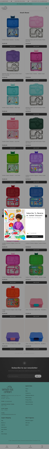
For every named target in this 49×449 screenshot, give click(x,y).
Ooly (2, 420)
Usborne (3, 424)
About (27, 388)
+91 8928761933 (8, 401)
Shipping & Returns (30, 395)
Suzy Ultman (4, 429)
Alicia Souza (4, 427)
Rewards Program (29, 420)
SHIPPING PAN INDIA (20, 1)
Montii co (3, 422)
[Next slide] (47, 4)
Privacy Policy (29, 399)
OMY (2, 431)
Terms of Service (29, 402)
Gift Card (28, 422)
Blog (26, 390)
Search (27, 424)
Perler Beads (4, 433)
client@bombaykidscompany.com (8, 414)
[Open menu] (46, 8)
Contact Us (28, 393)
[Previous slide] (2, 4)
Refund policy (29, 397)
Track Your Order (29, 404)
